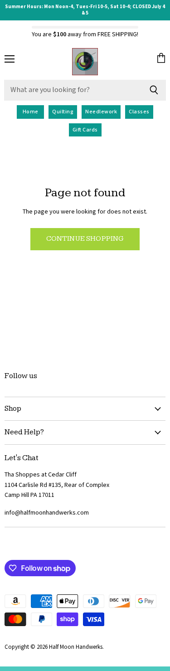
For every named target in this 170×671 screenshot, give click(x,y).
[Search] (154, 90)
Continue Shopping (85, 238)
